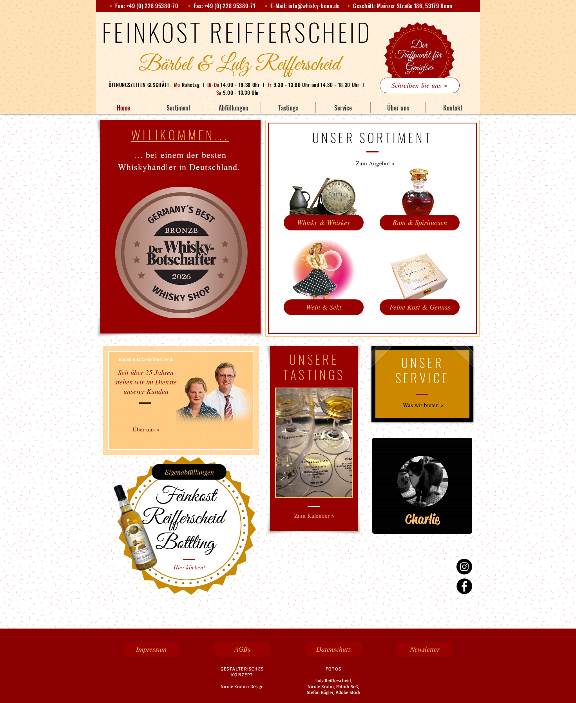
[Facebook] (464, 586)
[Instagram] (464, 566)
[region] (422, 486)
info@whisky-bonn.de (314, 6)
